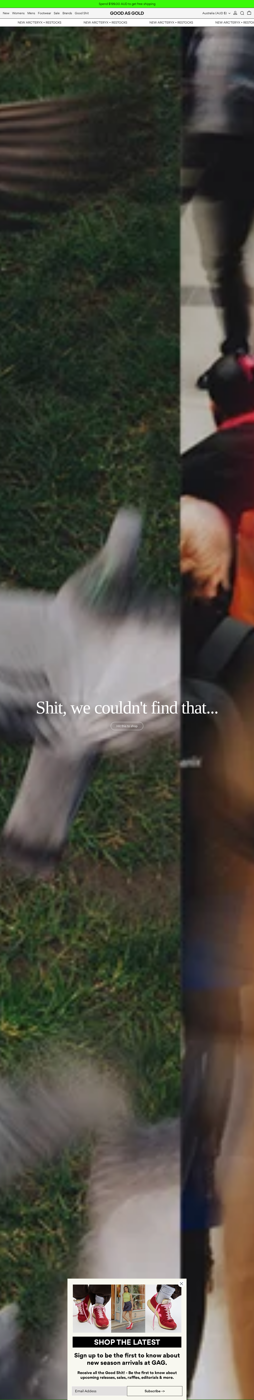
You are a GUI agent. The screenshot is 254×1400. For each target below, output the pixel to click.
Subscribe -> (155, 1391)
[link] (127, 1309)
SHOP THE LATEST (127, 1342)
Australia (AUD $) (215, 13)
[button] (242, 13)
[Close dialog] (181, 1283)
